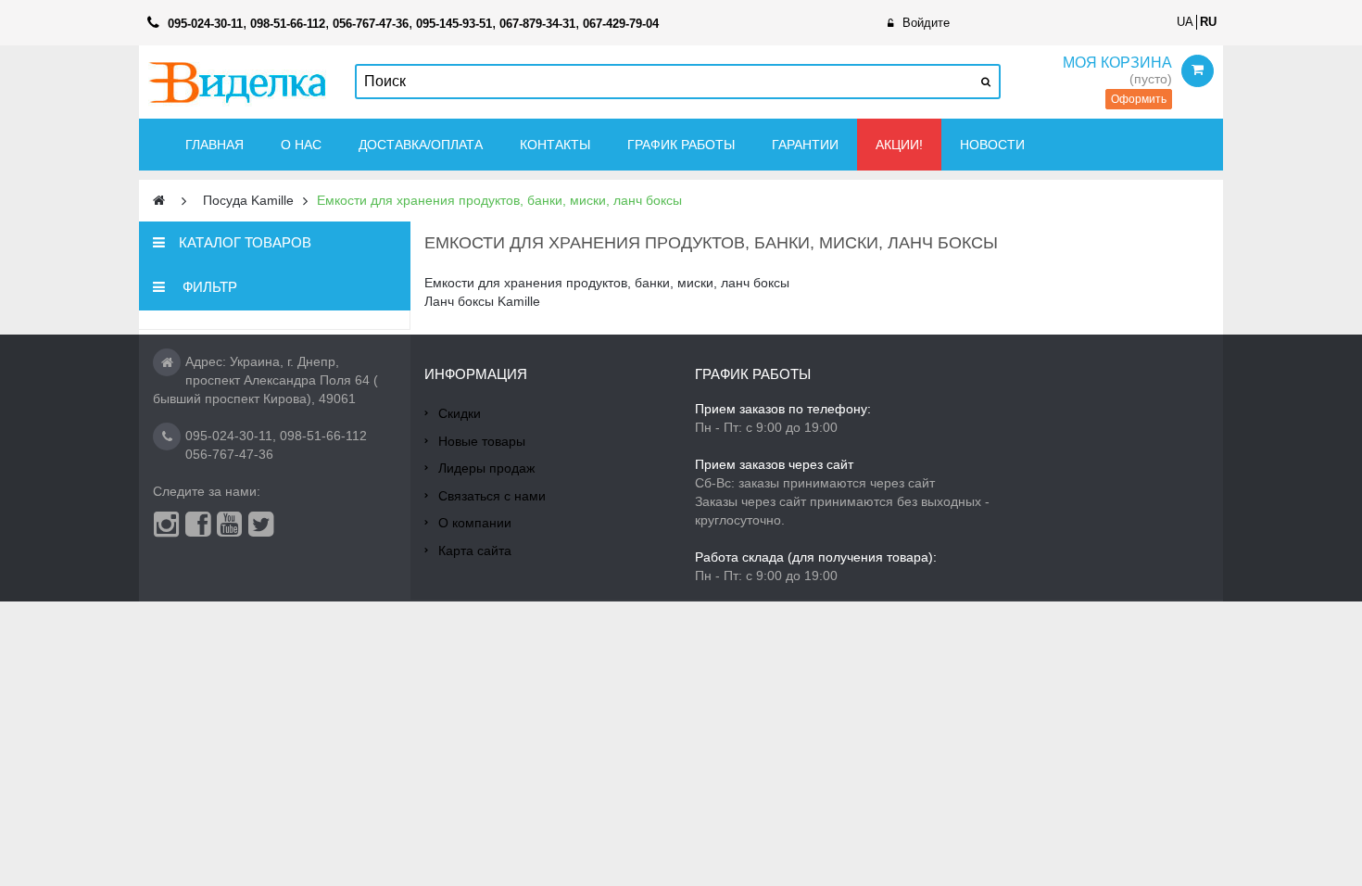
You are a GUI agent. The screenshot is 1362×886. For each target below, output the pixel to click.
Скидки (459, 413)
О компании (474, 522)
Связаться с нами (492, 495)
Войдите (926, 23)
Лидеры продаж (486, 468)
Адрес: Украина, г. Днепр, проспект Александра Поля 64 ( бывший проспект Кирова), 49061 (265, 380)
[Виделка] (237, 82)
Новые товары (481, 441)
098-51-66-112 (323, 435)
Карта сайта (474, 550)
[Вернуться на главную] (159, 201)
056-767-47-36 (229, 454)
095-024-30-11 (228, 435)
